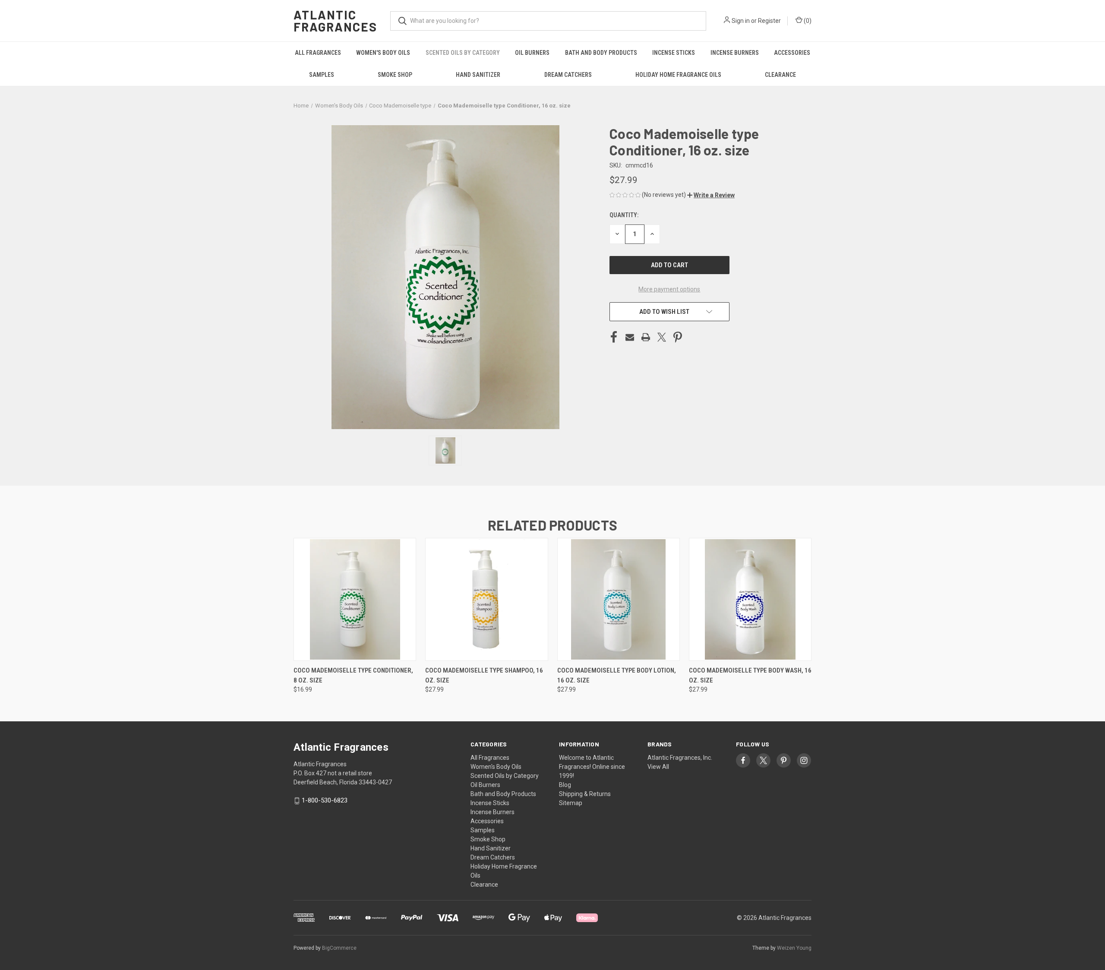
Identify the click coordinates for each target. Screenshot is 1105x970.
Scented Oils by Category (463, 52)
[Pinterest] (677, 337)
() (806, 20)
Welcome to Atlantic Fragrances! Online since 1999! (592, 766)
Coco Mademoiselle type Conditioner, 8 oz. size (353, 675)
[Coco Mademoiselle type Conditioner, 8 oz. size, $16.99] (354, 599)
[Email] (629, 337)
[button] (711, 195)
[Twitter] (661, 337)
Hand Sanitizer (478, 74)
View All (658, 766)
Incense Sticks (673, 52)
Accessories (792, 52)
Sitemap (570, 802)
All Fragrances (318, 52)
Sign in (741, 20)
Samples (321, 74)
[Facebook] (613, 337)
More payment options (669, 289)
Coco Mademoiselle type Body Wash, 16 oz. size (750, 675)
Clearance (780, 74)
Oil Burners (532, 52)
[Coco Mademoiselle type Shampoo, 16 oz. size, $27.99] (486, 599)
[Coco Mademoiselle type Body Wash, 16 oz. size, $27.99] (750, 599)
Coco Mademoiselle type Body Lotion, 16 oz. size (616, 675)
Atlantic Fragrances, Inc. (679, 757)
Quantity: (623, 215)
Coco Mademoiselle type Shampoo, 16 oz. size (484, 675)
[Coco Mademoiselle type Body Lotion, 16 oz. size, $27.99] (618, 599)
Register (769, 20)
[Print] (645, 337)
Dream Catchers (568, 74)
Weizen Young (794, 948)
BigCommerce (339, 948)
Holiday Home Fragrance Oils (678, 74)
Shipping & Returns (585, 793)
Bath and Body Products (601, 52)
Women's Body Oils (383, 52)
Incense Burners (734, 52)
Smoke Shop (395, 74)
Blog (565, 784)
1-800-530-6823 (324, 800)
